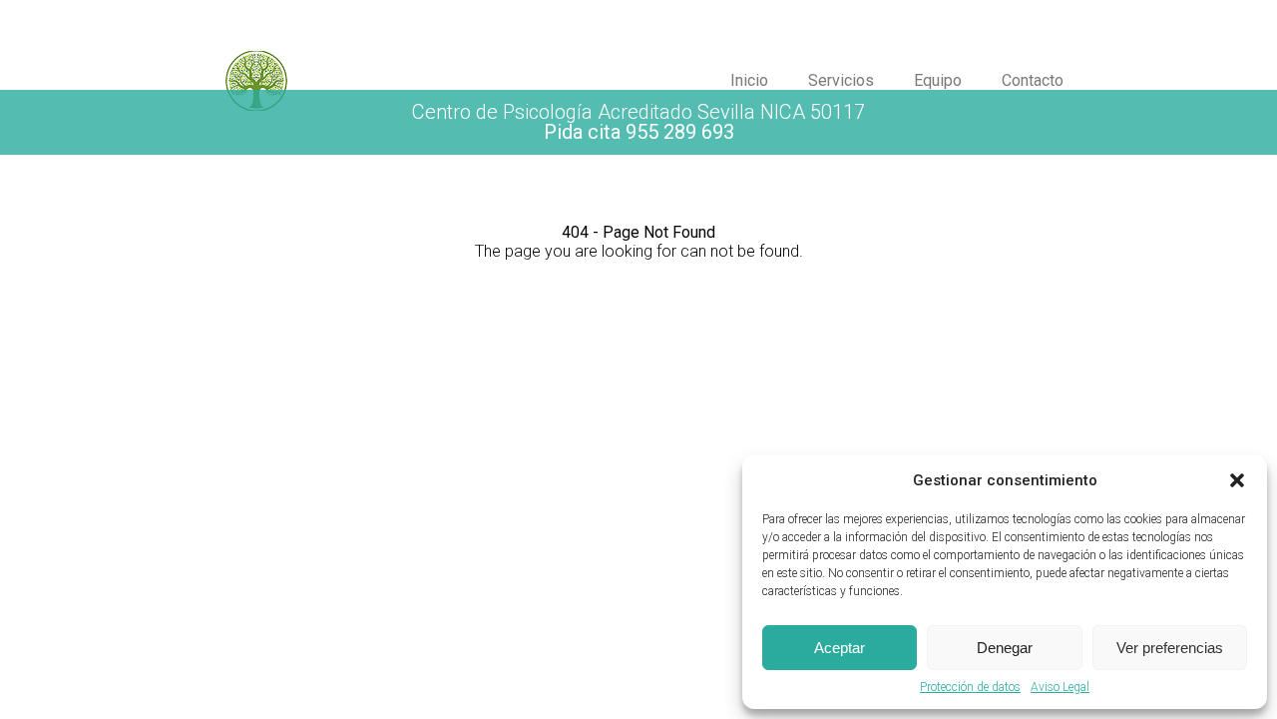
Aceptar (839, 647)
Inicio (749, 80)
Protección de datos (970, 687)
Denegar (1005, 647)
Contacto (1033, 80)
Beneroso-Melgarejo (435, 80)
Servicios (841, 80)
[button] (1237, 480)
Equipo (938, 80)
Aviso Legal (1060, 687)
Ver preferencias (1169, 647)
